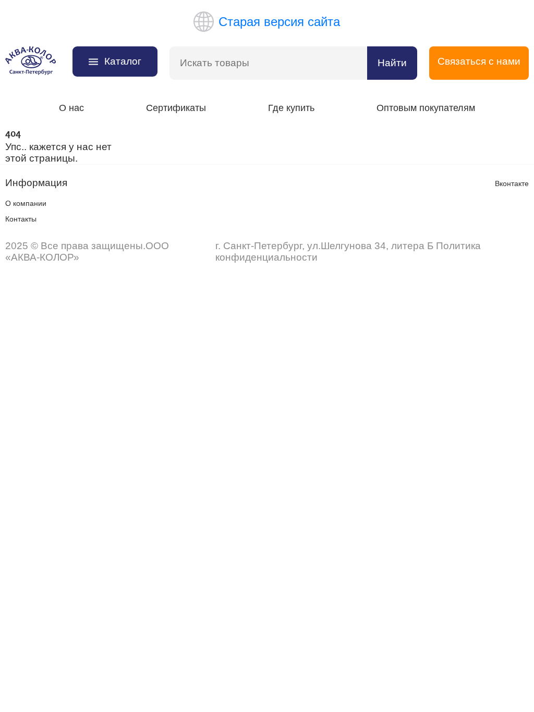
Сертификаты (176, 108)
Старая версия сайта (279, 22)
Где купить (291, 108)
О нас (71, 108)
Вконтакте (512, 183)
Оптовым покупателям (426, 108)
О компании (25, 203)
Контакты (21, 219)
